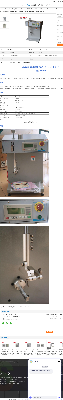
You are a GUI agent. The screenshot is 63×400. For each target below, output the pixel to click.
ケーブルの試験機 (27, 307)
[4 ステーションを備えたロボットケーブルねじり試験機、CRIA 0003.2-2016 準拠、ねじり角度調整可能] (29, 345)
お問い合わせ (41, 5)
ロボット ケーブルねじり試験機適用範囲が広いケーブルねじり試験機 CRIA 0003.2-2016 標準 (40, 353)
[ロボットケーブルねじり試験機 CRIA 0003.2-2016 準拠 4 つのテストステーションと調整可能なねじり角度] (6, 345)
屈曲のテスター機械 (17, 307)
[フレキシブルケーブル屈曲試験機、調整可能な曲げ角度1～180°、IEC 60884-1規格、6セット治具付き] (52, 345)
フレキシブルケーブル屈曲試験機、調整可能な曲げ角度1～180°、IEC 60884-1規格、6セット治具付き (52, 354)
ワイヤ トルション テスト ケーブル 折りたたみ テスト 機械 (17, 352)
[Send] (59, 397)
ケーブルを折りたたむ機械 (16, 8)
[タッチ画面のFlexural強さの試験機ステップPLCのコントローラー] (4, 18)
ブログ (48, 5)
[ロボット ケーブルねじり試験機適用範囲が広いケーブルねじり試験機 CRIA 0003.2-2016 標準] (41, 345)
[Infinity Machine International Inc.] (9, 4)
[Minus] (59, 362)
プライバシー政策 (11, 399)
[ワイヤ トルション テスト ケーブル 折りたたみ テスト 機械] (17, 345)
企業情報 (33, 5)
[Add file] (30, 397)
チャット (53, 5)
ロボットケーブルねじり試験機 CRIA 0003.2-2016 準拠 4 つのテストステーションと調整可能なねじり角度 (5, 354)
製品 (28, 5)
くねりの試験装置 (8, 307)
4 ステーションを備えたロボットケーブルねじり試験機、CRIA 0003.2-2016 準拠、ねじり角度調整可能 (29, 354)
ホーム (24, 5)
